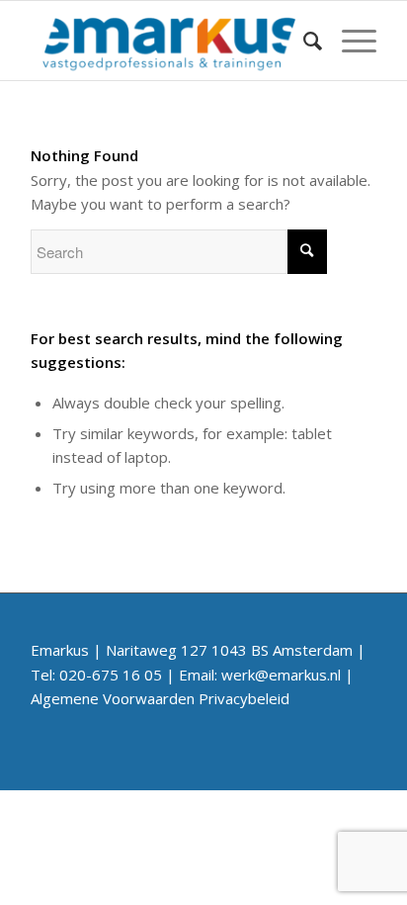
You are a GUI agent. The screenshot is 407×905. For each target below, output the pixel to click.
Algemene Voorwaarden (113, 698)
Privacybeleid (244, 698)
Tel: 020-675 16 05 (96, 674)
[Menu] (349, 40)
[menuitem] (303, 40)
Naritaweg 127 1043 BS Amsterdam (229, 650)
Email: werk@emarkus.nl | (266, 674)
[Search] (303, 40)
